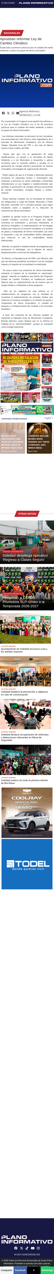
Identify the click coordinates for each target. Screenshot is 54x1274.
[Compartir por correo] (17, 113)
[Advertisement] (27, 480)
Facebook (20, 1270)
